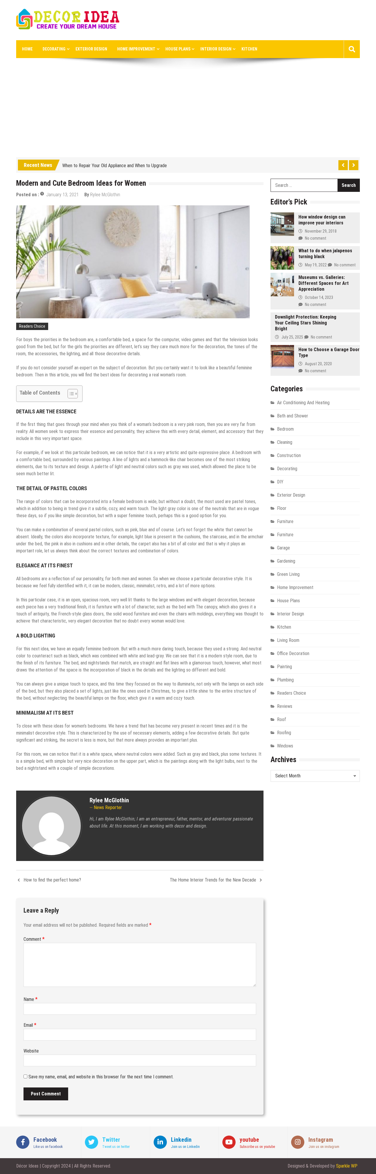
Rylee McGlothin (105, 194)
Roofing (284, 732)
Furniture (285, 521)
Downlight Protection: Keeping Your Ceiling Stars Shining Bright (305, 322)
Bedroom (285, 429)
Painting (284, 666)
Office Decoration (293, 653)
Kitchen (249, 49)
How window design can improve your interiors (321, 220)
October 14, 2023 (319, 297)
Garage (283, 548)
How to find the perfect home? (52, 880)
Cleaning (284, 442)
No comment (315, 238)
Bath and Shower (292, 416)
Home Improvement (136, 49)
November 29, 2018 (321, 231)
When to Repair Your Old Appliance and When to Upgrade (114, 164)
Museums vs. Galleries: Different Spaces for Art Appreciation (323, 283)
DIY (280, 482)
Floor (281, 508)
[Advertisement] (188, 113)
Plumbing (285, 680)
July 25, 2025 (292, 337)
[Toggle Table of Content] (69, 394)
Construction (289, 455)
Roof (281, 719)
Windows (285, 746)
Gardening (286, 561)
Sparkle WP (346, 1166)
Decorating (54, 49)
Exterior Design (91, 49)
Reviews (284, 706)
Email (30, 1025)
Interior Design (215, 49)
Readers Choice (32, 326)
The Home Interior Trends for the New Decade (213, 880)
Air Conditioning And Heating (303, 402)
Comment (34, 939)
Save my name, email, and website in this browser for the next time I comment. (101, 1077)
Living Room (288, 640)
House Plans (177, 49)
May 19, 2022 (316, 265)
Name (31, 999)
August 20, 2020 (318, 363)
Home (27, 49)
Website (31, 1051)
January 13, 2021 (62, 194)
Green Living (288, 574)
